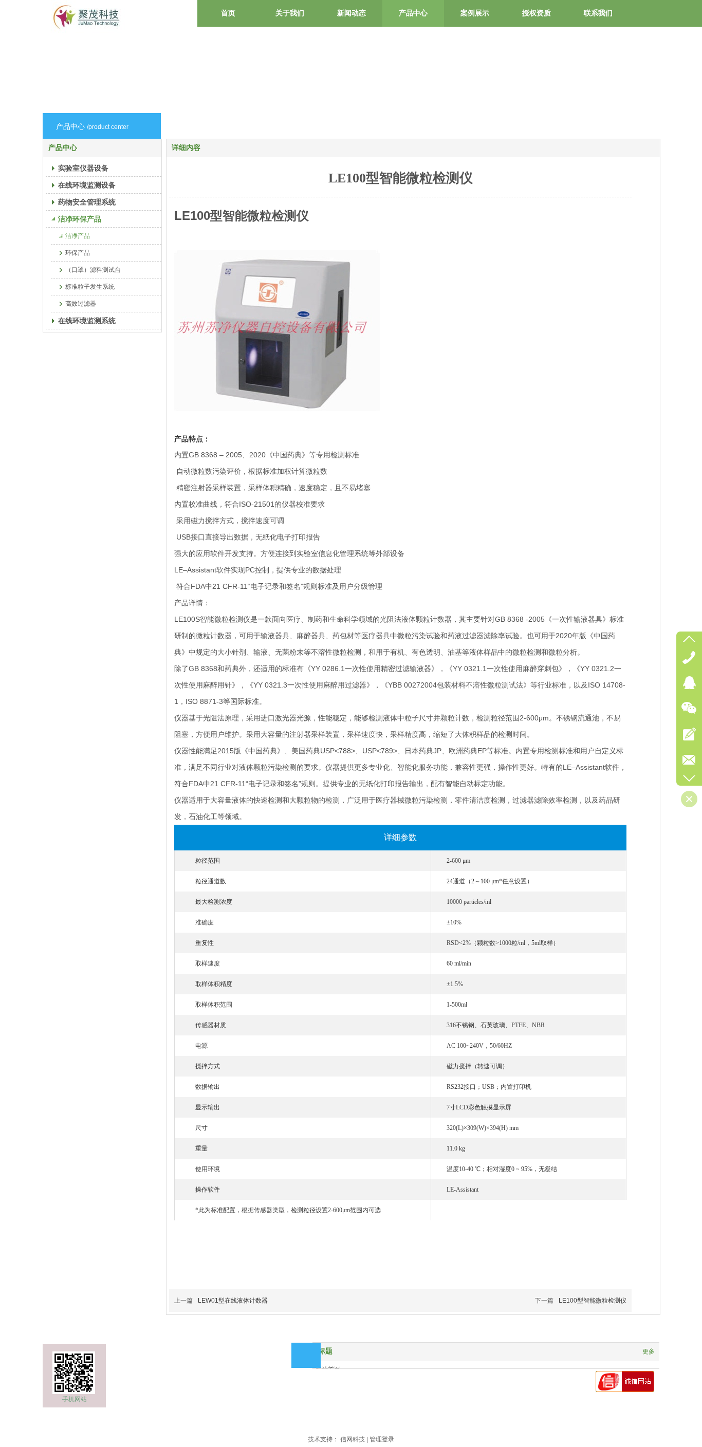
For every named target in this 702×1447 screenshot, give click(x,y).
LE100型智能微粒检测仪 (592, 1300)
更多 (648, 1351)
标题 (325, 1351)
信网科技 (352, 1439)
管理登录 (382, 1439)
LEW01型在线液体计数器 (233, 1300)
